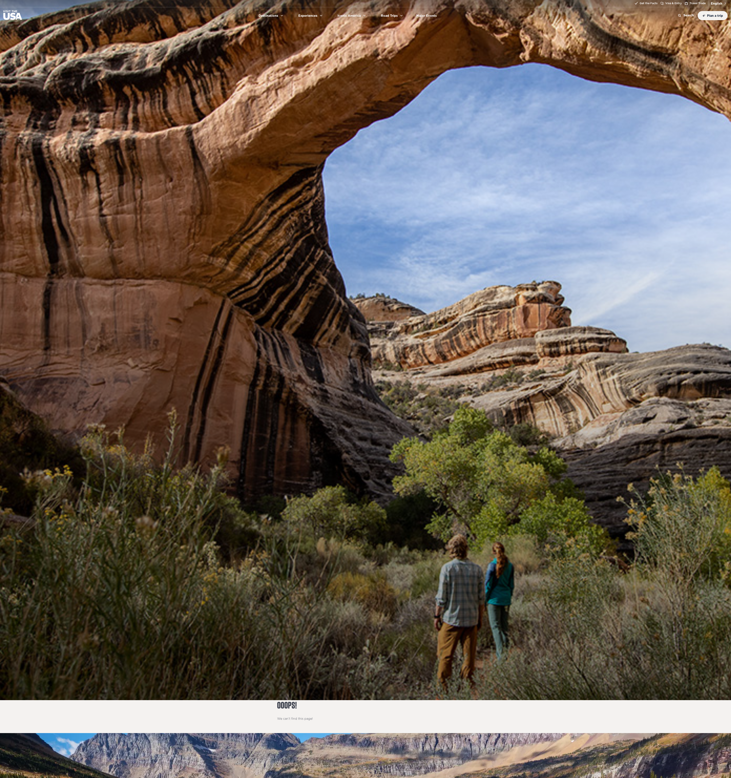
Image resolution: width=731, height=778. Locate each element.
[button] (718, 3)
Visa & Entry (673, 3)
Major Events (428, 16)
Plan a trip (715, 16)
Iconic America (349, 16)
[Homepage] (12, 19)
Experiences (307, 16)
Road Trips (389, 16)
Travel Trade (698, 3)
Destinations (268, 16)
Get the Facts (649, 3)
